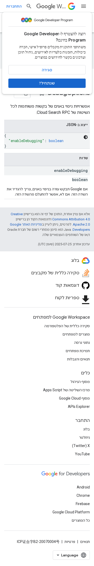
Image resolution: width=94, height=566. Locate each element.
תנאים (85, 542)
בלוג (86, 429)
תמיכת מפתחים (78, 351)
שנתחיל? (47, 83)
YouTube (82, 454)
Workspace (61, 6)
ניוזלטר (84, 437)
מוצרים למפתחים (76, 334)
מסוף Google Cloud (74, 398)
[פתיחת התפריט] (83, 6)
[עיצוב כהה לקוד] (85, 137)
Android (83, 487)
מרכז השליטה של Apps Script (66, 390)
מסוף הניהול (80, 382)
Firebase (83, 504)
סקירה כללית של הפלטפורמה (67, 326)
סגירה (47, 70)
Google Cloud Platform (71, 512)
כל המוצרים (81, 520)
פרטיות (69, 542)
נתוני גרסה (82, 342)
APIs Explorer (79, 406)
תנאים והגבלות (78, 359)
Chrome (83, 495)
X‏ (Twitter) (81, 446)
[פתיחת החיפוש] (29, 6)
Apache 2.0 (81, 224)
